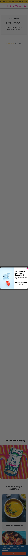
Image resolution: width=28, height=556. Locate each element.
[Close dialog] (27, 268)
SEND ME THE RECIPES (21, 282)
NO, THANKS (21, 284)
